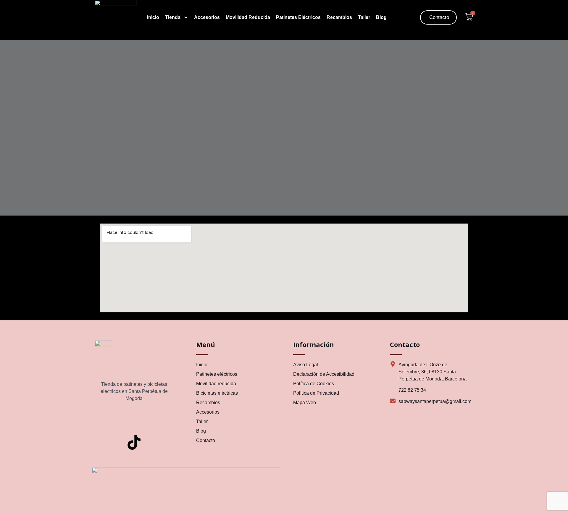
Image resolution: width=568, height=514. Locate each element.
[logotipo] (115, 4)
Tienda (172, 17)
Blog (381, 17)
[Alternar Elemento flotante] (21, 498)
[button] (405, 17)
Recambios (339, 17)
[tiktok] (134, 442)
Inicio (153, 17)
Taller (364, 17)
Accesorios (207, 17)
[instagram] (134, 419)
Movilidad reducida (248, 17)
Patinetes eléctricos (298, 17)
